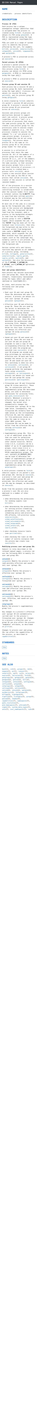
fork (16, 33)
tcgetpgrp (16, 694)
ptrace (13, 49)
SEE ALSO (7, 664)
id (28, 669)
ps (13, 671)
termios (18, 225)
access (28, 673)
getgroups (9, 467)
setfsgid (8, 430)
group (28, 696)
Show (4, 647)
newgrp (5, 671)
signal (5, 707)
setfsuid (15, 427)
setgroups (6, 604)
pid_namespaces (8, 705)
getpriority (25, 254)
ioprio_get (21, 256)
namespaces (21, 701)
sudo (30, 709)
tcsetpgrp (18, 696)
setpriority (25, 49)
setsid (15, 51)
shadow (14, 699)
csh (11, 669)
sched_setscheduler (13, 521)
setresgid (23, 373)
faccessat (16, 675)
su (20, 673)
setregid (8, 373)
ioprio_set (6, 258)
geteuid (23, 332)
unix (4, 709)
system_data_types (19, 707)
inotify (8, 543)
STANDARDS (8, 642)
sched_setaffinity (12, 519)
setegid (19, 371)
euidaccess (6, 692)
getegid (9, 334)
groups (20, 669)
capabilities (7, 636)
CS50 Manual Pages (13, 2)
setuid (5, 559)
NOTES (5, 653)
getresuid (9, 380)
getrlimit (14, 533)
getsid (5, 95)
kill (4, 49)
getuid (7, 301)
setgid (5, 561)
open (27, 196)
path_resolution (15, 396)
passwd (5, 699)
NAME (5, 9)
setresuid (9, 367)
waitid (18, 258)
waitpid (9, 53)
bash (4, 669)
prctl (7, 626)
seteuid (11, 365)
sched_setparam (11, 523)
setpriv (5, 673)
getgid (17, 301)
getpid (23, 35)
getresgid (22, 380)
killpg (13, 254)
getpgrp (11, 97)
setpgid (5, 51)
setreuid (22, 365)
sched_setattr (11, 525)
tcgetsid (5, 696)
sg (14, 673)
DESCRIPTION (9, 19)
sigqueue (26, 51)
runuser (21, 671)
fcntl (7, 266)
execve (7, 59)
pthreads (22, 705)
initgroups (20, 692)
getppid (5, 73)
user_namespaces (17, 709)
